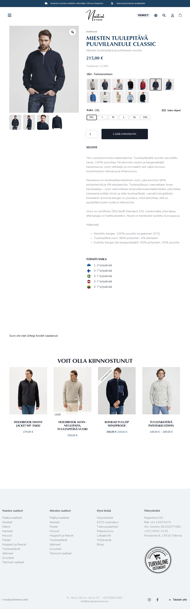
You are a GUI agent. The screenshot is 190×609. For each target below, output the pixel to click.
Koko (90, 110)
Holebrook (91, 31)
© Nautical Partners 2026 (15, 599)
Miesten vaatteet (60, 511)
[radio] (92, 84)
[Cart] (180, 15)
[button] (164, 15)
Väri (89, 74)
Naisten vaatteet (12, 511)
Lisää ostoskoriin (124, 134)
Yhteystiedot (152, 511)
